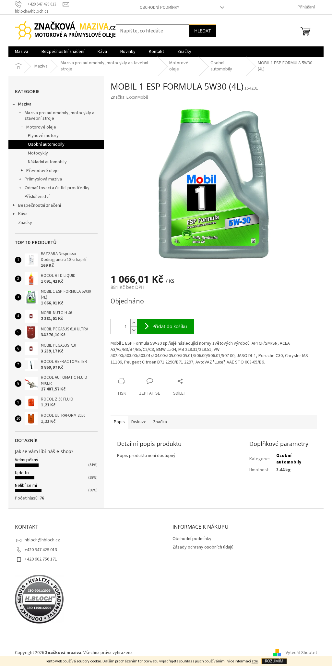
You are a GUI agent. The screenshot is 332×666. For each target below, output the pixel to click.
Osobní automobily (46, 144)
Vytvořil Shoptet (301, 652)
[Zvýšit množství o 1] (133, 323)
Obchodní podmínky (159, 7)
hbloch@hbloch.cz (42, 540)
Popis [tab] (119, 422)
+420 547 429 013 (41, 550)
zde (255, 661)
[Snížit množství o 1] (133, 330)
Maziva (24, 104)
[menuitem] (21, 51)
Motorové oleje (41, 127)
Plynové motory (43, 135)
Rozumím (274, 661)
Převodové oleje (42, 170)
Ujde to (22, 473)
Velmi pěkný (26, 460)
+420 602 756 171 (41, 559)
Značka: (129, 97)
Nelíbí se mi (26, 485)
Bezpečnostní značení (39, 205)
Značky (25, 222)
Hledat (202, 31)
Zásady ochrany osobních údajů (202, 547)
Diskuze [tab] (139, 422)
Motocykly (38, 153)
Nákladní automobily (47, 162)
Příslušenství (37, 196)
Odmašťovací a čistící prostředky (57, 188)
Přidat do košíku (169, 326)
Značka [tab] (160, 422)
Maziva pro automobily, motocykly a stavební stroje (59, 116)
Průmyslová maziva (43, 179)
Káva (23, 214)
